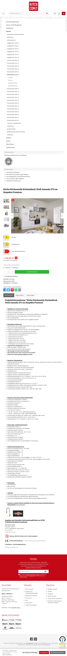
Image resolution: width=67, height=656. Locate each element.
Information (27, 585)
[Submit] (45, 571)
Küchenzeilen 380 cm (13, 114)
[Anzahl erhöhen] (12, 272)
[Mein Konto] (59, 13)
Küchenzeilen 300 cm (13, 94)
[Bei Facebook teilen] (5, 289)
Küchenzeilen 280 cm (13, 88)
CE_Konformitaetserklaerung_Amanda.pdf (34, 541)
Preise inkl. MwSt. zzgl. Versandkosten (11, 264)
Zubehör (8, 138)
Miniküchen (10, 37)
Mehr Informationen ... (7, 654)
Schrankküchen (11, 40)
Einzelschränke (11, 129)
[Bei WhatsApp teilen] (16, 289)
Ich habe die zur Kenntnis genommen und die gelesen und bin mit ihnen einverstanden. (33, 576)
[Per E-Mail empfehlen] (19, 289)
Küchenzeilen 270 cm (13, 74)
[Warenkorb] (63, 13)
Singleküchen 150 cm (13, 43)
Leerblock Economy (12, 83)
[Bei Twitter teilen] (8, 289)
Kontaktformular (15, 607)
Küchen (8, 31)
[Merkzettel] (55, 13)
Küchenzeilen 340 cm (13, 106)
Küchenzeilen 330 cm (13, 103)
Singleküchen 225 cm (13, 57)
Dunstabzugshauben (12, 22)
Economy (10, 77)
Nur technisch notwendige (29, 652)
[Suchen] (47, 13)
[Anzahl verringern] (5, 272)
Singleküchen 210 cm (13, 54)
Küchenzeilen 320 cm (13, 100)
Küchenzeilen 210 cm (13, 63)
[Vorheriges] (12, 216)
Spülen (8, 141)
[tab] (8, 295)
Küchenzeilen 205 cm (13, 60)
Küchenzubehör (20, 504)
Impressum (28, 598)
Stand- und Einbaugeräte (13, 25)
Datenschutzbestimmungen (33, 574)
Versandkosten (29, 643)
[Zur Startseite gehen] (33, 6)
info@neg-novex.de (10, 532)
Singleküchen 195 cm (13, 51)
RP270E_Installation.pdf (11, 547)
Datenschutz (28, 602)
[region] (33, 215)
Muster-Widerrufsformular (55, 598)
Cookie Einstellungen (31, 605)
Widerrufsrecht (52, 596)
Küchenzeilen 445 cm (13, 120)
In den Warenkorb (32, 272)
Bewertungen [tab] (30, 295)
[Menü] (3, 13)
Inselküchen (10, 126)
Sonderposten (10, 147)
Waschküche (10, 144)
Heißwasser (9, 28)
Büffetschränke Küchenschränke (16, 132)
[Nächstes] (62, 216)
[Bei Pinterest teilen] (12, 289)
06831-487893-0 (7, 594)
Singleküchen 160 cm (13, 46)
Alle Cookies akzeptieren (57, 652)
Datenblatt (6, 240)
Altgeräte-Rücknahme (31, 595)
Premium (10, 80)
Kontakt (50, 591)
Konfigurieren (44, 652)
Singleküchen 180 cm (13, 49)
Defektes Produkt (52, 589)
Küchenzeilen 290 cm (13, 91)
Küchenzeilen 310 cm (13, 97)
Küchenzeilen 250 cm (13, 72)
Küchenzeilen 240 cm (13, 69)
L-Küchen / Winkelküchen (14, 123)
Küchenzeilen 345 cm (13, 109)
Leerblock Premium (12, 86)
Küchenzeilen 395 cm (13, 117)
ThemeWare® (46, 644)
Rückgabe (50, 594)
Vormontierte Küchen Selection (15, 34)
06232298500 (8, 530)
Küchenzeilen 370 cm (13, 111)
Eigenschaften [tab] (20, 295)
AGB (31, 576)
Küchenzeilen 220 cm (13, 66)
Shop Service (50, 585)
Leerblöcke (10, 134)
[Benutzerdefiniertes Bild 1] (12, 624)
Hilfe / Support (29, 589)
